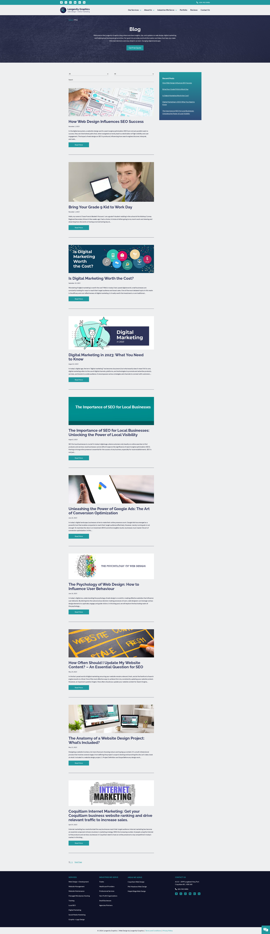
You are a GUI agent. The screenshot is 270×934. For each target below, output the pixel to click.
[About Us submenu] (154, 10)
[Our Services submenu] (140, 10)
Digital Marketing (75, 910)
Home (71, 20)
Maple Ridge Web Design (137, 891)
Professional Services (106, 891)
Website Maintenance (76, 891)
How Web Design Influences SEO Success (177, 83)
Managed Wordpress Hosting (79, 896)
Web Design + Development (79, 882)
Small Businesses (105, 901)
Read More (82, 145)
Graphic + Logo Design (77, 919)
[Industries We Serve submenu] (176, 10)
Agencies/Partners (106, 905)
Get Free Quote (135, 48)
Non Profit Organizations (108, 896)
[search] (111, 80)
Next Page (78, 862)
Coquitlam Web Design (136, 882)
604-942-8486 (204, 2)
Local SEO (72, 905)
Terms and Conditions (153, 931)
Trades (101, 882)
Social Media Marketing (77, 915)
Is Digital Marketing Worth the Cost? (175, 95)
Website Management (76, 886)
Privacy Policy (168, 931)
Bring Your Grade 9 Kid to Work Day (175, 89)
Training (71, 901)
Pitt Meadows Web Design (137, 886)
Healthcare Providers (106, 886)
